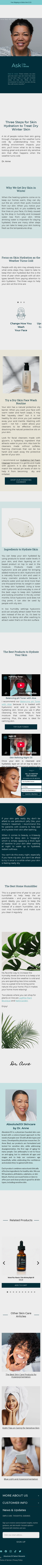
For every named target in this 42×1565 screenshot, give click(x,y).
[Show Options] (40, 781)
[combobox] (31, 781)
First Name (24, 784)
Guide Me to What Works (31, 794)
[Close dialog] (40, 769)
